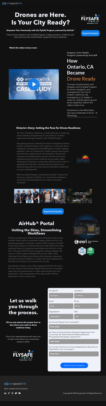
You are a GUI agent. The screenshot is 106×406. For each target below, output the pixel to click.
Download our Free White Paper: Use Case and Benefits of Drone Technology (81, 113)
